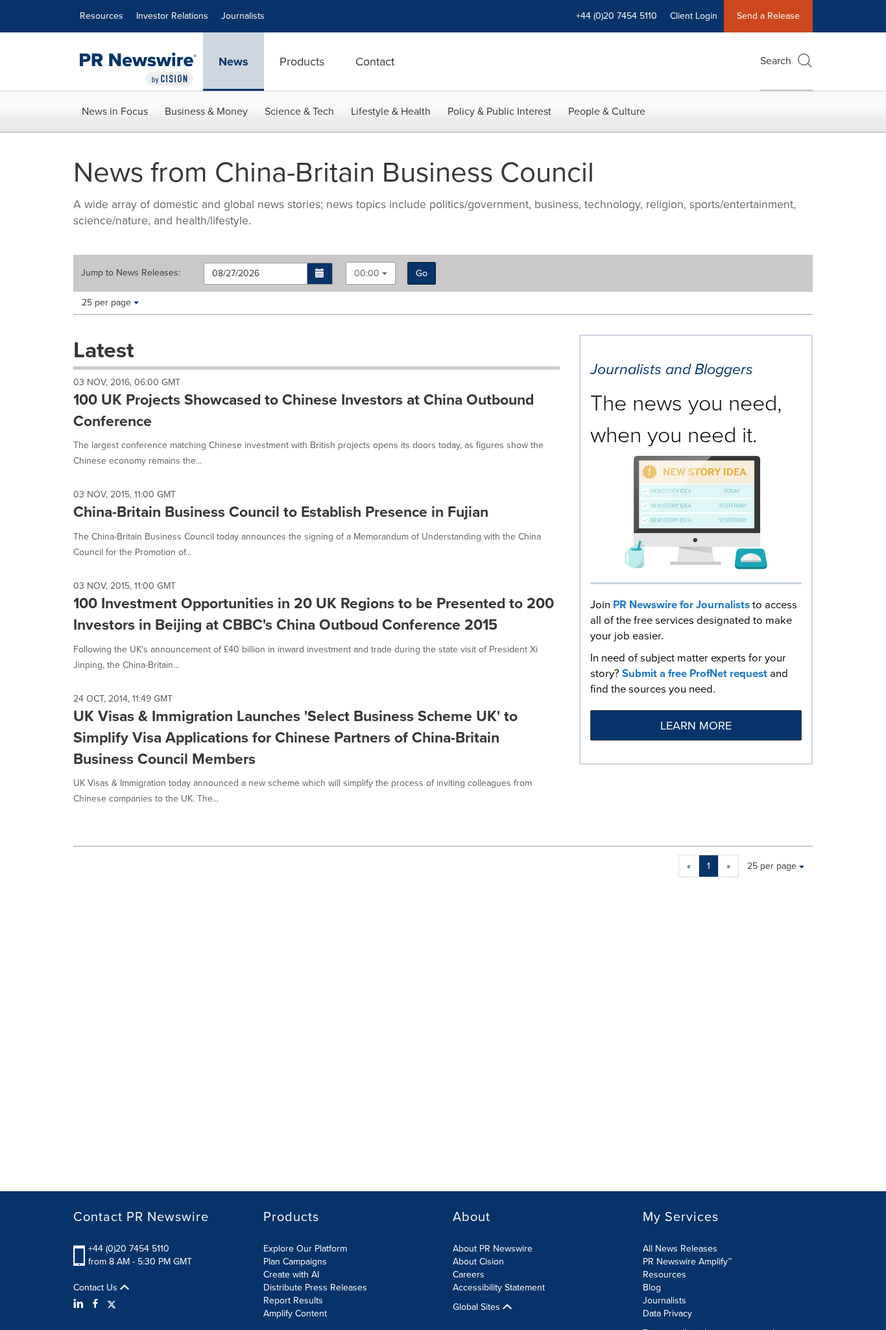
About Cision (478, 1261)
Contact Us (96, 1287)
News (233, 61)
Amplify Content (295, 1313)
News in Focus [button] (115, 111)
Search (775, 60)
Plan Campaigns (295, 1261)
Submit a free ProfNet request (694, 673)
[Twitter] (111, 1304)
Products (302, 61)
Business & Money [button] (206, 111)
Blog (652, 1287)
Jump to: (130, 273)
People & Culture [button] (606, 111)
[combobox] (371, 273)
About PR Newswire (493, 1248)
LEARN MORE (696, 725)
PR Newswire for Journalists (681, 605)
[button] (320, 274)
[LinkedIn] (80, 1304)
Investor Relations (172, 16)
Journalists (243, 16)
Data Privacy (667, 1313)
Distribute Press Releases (315, 1287)
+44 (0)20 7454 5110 (128, 1248)
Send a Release (768, 16)
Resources (101, 16)
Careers (469, 1274)
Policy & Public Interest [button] (499, 111)
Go (421, 273)
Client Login (693, 16)
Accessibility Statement (499, 1287)
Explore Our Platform (305, 1248)
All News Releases (680, 1248)
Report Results (293, 1300)
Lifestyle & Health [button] (391, 111)
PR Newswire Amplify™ (687, 1261)
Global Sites (478, 1307)
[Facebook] (95, 1304)
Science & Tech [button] (299, 111)
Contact (374, 61)
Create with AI (291, 1274)
